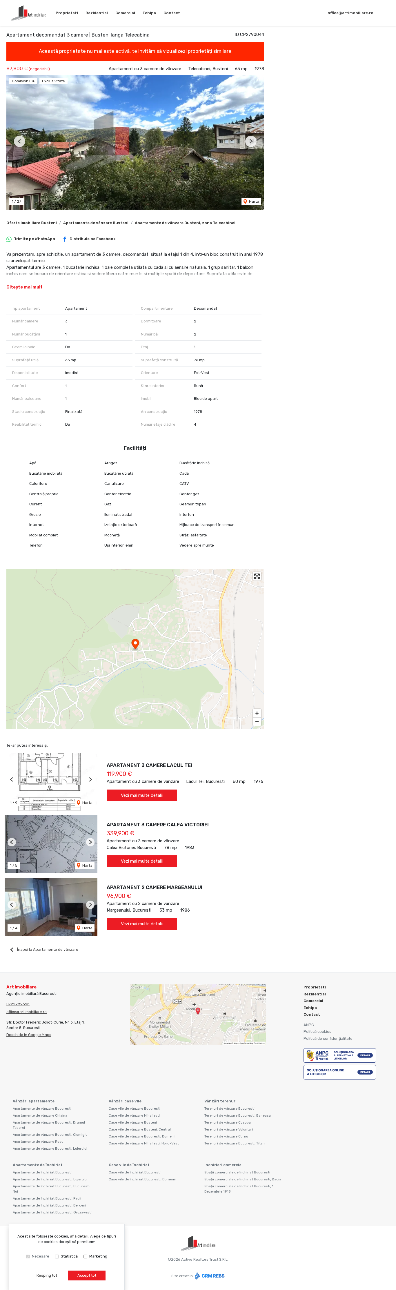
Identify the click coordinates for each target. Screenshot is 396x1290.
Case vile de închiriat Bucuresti (135, 1172)
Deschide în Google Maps (28, 1035)
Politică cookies (317, 1031)
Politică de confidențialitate (328, 1038)
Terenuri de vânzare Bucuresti (229, 1108)
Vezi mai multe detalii (142, 795)
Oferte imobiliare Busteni (31, 223)
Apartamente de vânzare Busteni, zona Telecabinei (185, 223)
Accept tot (86, 1275)
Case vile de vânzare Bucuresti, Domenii (142, 1136)
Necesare (40, 1256)
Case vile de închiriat (129, 1165)
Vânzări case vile (125, 1101)
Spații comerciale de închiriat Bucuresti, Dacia (242, 1179)
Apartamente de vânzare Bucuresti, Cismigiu (50, 1135)
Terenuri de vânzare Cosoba (227, 1122)
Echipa (149, 13)
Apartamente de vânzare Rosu (38, 1142)
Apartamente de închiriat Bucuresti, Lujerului (50, 1179)
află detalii (79, 1236)
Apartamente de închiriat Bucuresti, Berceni (49, 1205)
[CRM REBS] (209, 1275)
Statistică (69, 1256)
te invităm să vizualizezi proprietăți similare (181, 51)
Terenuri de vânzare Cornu (226, 1136)
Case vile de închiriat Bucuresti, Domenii (142, 1179)
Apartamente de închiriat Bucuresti (42, 1172)
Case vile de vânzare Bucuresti (134, 1108)
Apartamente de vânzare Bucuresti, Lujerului (50, 1148)
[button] (19, 141)
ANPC (309, 1025)
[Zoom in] (257, 713)
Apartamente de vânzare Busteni (95, 223)
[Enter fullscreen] (257, 576)
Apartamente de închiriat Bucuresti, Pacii (47, 1198)
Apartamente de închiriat (38, 1165)
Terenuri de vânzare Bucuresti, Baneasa (237, 1115)
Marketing (98, 1256)
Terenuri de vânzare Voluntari (228, 1129)
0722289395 (18, 1004)
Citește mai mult (24, 287)
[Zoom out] (257, 721)
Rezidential (97, 13)
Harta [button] (253, 201)
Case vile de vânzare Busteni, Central (140, 1129)
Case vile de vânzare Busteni (133, 1122)
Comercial (125, 13)
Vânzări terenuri (220, 1101)
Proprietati (67, 13)
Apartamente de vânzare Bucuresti (42, 1108)
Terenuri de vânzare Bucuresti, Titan (234, 1143)
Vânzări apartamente (34, 1101)
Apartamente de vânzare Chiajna (40, 1115)
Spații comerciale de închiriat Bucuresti (237, 1172)
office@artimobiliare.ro (350, 13)
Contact (172, 13)
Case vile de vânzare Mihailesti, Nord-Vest (144, 1143)
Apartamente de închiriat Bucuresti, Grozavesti (52, 1212)
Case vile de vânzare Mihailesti (134, 1115)
